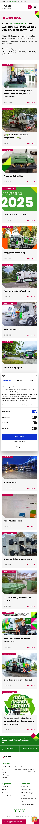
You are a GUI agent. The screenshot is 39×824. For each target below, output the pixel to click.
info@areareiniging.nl (20, 769)
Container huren (26, 790)
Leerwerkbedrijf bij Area (9, 796)
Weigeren (19, 447)
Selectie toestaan (19, 441)
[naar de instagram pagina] (23, 811)
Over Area (5, 786)
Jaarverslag (24, 49)
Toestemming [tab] (7, 380)
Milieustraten (25, 786)
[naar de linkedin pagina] (19, 811)
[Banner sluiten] (36, 375)
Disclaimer (31, 816)
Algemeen (14, 49)
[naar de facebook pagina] (15, 811)
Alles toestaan (19, 436)
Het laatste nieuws (11, 14)
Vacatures (5, 793)
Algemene (13, 1)
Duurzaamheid (8, 51)
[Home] (2, 13)
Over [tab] (32, 380)
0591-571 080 (18, 766)
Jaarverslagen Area (27, 804)
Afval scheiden (8, 54)
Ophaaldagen (20, 51)
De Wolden (31, 51)
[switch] (34, 417)
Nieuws (4, 790)
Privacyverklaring (21, 816)
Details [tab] (19, 380)
